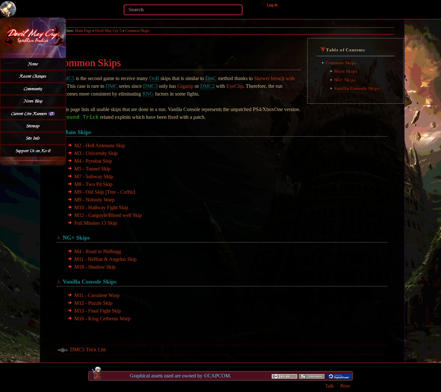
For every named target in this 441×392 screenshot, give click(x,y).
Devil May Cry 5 (108, 30)
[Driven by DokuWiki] (311, 375)
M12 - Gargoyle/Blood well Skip (108, 215)
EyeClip (234, 86)
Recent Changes (32, 76)
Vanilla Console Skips (357, 88)
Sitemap (33, 126)
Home (33, 64)
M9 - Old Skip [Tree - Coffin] (104, 192)
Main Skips (345, 71)
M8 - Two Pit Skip (93, 184)
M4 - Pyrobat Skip (93, 161)
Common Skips (137, 30)
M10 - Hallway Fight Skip (101, 207)
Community (33, 89)
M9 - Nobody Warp (94, 199)
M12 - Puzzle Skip (93, 303)
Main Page (83, 30)
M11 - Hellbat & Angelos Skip (105, 259)
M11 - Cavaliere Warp (96, 295)
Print (345, 385)
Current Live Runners (32, 114)
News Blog (33, 101)
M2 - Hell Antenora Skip (99, 145)
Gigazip (185, 86)
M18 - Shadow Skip (95, 267)
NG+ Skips (345, 79)
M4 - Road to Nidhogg (97, 251)
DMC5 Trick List (88, 349)
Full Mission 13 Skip (95, 223)
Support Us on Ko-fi (33, 151)
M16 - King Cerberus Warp (102, 318)
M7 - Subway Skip (93, 176)
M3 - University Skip (96, 153)
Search (120, 19)
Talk (329, 385)
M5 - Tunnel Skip (92, 168)
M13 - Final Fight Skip (97, 311)
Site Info (33, 138)
